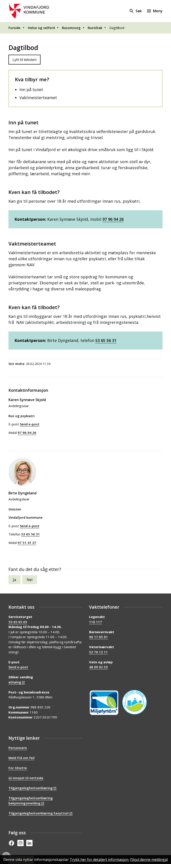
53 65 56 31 (105, 340)
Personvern (17, 747)
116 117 (95, 622)
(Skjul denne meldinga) (149, 859)
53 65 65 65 (17, 622)
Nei (30, 579)
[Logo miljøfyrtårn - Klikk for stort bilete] (104, 703)
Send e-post (18, 667)
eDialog (14, 682)
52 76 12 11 (98, 652)
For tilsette (17, 768)
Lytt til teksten (24, 59)
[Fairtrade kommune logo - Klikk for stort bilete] (134, 702)
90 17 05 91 (98, 637)
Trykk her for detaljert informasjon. (99, 859)
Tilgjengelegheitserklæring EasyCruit (38, 813)
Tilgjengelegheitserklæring (30, 788)
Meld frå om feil (21, 758)
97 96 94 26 (113, 219)
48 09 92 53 (98, 667)
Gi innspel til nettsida (25, 778)
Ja (14, 579)
